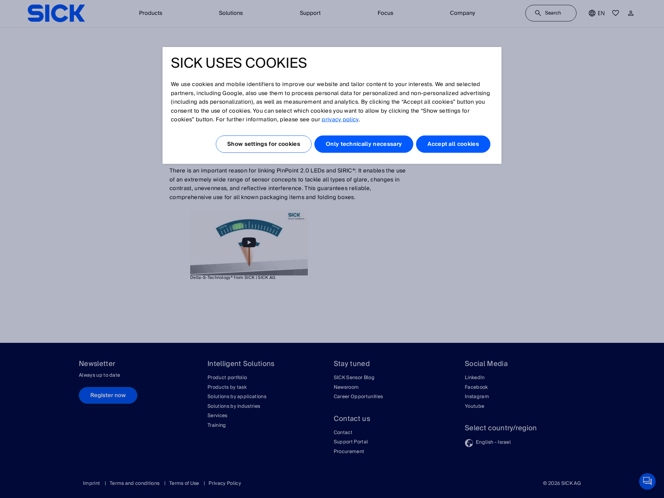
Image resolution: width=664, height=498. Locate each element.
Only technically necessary (364, 144)
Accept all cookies (453, 144)
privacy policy (340, 119)
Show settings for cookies (263, 144)
